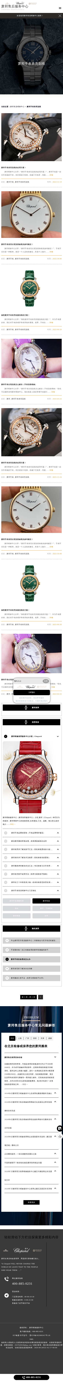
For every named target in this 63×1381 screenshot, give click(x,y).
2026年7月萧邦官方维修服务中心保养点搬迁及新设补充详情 (28, 1189)
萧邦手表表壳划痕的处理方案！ (13, 167)
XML (32, 1339)
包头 (16, 908)
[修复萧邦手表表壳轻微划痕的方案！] (31, 307)
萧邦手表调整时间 (17, 901)
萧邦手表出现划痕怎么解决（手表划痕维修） (19, 384)
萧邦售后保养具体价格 (13, 1057)
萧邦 (8, 399)
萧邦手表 (10, 182)
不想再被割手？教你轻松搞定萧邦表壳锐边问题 (23, 1163)
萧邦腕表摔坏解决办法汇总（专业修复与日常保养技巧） (33, 866)
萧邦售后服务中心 (14, 6)
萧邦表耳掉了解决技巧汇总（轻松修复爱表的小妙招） (32, 849)
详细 (51, 175)
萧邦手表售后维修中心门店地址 (23, 890)
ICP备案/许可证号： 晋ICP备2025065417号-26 (31, 1335)
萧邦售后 (46, 901)
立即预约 (31, 692)
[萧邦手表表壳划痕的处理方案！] (31, 160)
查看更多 (31, 1202)
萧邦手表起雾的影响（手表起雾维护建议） (28, 833)
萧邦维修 (16, 916)
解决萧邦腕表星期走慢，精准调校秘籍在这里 (29, 841)
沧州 (46, 916)
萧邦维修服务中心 (36, 1327)
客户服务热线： (31, 1331)
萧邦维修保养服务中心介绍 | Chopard (26, 736)
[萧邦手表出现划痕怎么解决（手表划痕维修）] (31, 377)
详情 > (13, 824)
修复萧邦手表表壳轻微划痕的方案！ (15, 315)
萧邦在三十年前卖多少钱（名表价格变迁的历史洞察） (32, 882)
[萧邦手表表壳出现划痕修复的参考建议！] (31, 237)
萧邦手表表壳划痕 (22, 182)
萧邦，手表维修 (46, 908)
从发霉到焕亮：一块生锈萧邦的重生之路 (21, 1154)
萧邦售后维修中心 (17, 106)
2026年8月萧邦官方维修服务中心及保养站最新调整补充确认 (28, 1093)
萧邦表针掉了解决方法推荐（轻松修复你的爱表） (30, 857)
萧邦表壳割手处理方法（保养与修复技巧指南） (30, 874)
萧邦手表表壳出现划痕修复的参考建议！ (17, 244)
